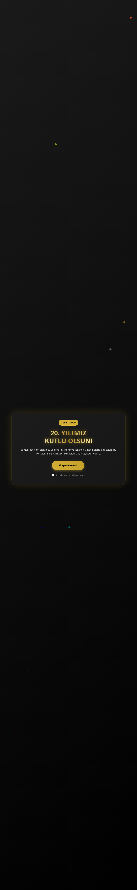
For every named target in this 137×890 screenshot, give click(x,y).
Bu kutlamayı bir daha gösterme (70, 475)
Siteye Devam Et (68, 465)
